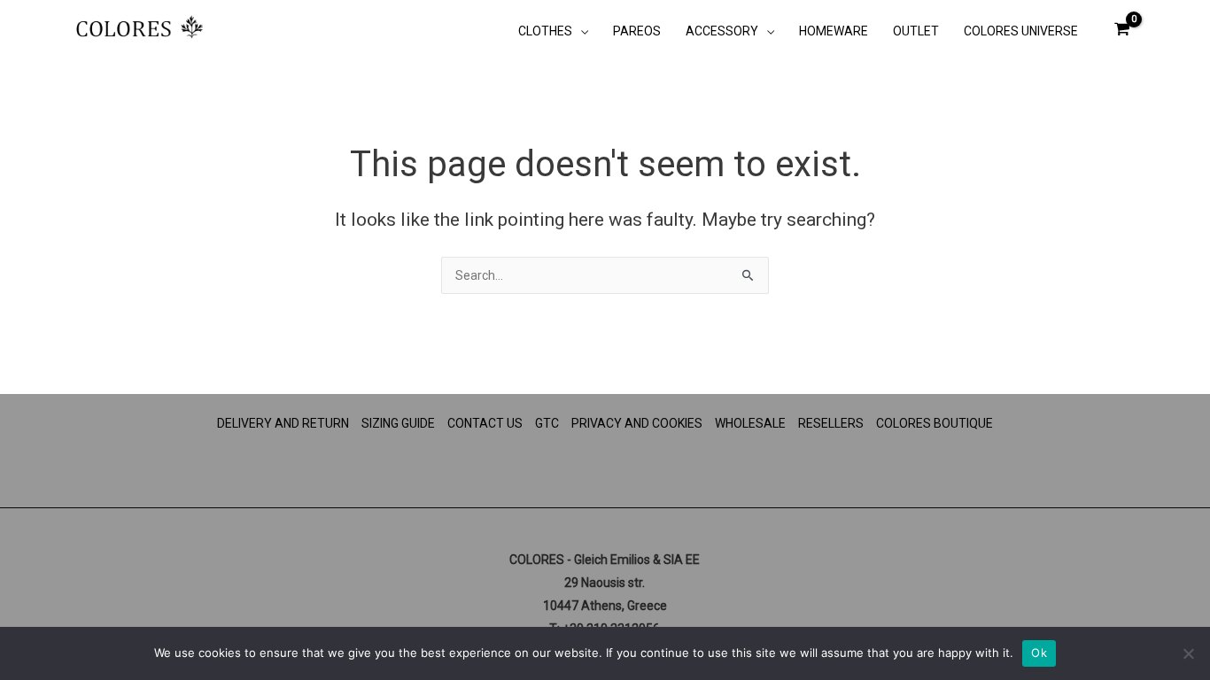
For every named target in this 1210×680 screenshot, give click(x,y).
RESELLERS (831, 423)
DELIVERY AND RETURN (283, 423)
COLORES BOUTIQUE (934, 423)
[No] (1188, 653)
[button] (580, 30)
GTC (547, 423)
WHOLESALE (750, 423)
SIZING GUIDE (398, 423)
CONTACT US (485, 423)
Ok (1039, 652)
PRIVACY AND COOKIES (636, 423)
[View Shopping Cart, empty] (1122, 28)
